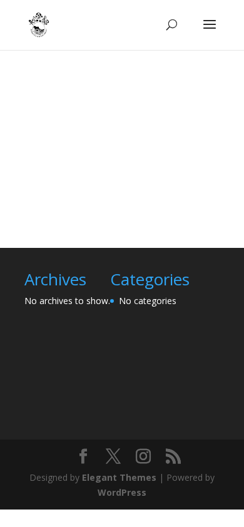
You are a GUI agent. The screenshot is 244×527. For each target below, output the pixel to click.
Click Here (117, 182)
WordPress (122, 492)
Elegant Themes (119, 477)
